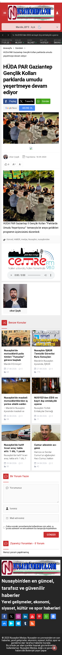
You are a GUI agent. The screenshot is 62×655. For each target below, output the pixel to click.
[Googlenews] (53, 616)
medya (24, 239)
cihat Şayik (14, 157)
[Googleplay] (11, 623)
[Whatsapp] (46, 616)
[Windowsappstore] (18, 623)
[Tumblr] (25, 623)
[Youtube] (32, 616)
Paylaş (12, 101)
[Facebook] (4, 616)
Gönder (45, 101)
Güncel (10, 239)
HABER (17, 239)
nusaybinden (44, 239)
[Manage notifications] (54, 648)
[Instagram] (18, 616)
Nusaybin (32, 239)
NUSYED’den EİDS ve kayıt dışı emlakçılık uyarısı (36, 35)
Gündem (19, 48)
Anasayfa (7, 48)
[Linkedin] (25, 616)
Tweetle (29, 101)
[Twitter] (11, 616)
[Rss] (32, 623)
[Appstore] (4, 623)
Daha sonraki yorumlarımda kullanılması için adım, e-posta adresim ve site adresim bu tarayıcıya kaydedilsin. (31, 527)
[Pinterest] (39, 616)
